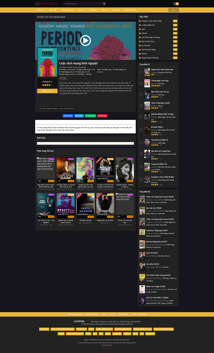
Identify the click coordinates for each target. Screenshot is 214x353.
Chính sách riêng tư (92, 314)
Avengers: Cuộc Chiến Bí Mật (162, 177)
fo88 (135, 334)
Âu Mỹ (87, 72)
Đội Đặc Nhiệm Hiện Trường (162, 114)
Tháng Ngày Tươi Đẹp (160, 81)
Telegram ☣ (174, 10)
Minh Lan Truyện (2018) (155, 286)
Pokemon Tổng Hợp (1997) (156, 231)
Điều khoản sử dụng (75, 314)
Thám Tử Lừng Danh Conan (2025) (160, 197)
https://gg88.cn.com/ (142, 329)
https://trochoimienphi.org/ (63, 329)
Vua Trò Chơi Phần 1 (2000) (157, 298)
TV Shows (149, 281)
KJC (95, 334)
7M (142, 334)
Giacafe (133, 314)
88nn (108, 334)
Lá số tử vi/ (81, 329)
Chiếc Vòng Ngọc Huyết (160, 103)
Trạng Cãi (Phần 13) (159, 164)
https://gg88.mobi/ (104, 329)
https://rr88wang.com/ (163, 329)
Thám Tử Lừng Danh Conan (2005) (160, 219)
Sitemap (113, 314)
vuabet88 (117, 334)
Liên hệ (104, 314)
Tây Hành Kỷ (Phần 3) (159, 140)
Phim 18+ (169, 72)
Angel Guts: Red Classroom (162, 69)
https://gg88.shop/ (123, 329)
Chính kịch (161, 72)
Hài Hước (168, 167)
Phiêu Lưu (157, 133)
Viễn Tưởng (170, 180)
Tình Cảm (161, 84)
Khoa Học (154, 183)
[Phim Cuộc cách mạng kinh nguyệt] (45, 6)
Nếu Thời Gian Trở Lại (160, 92)
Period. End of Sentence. (67, 108)
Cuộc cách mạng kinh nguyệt (47, 108)
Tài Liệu (63, 78)
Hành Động (161, 117)
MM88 (61, 334)
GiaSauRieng (142, 314)
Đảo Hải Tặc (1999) (153, 208)
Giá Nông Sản (123, 314)
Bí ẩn (157, 202)
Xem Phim (48, 91)
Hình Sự (168, 154)
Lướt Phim (44, 329)
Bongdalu (150, 334)
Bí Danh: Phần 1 (157, 127)
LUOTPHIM (79, 321)
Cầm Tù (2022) (152, 253)
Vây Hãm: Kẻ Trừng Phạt (160, 151)
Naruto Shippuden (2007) (156, 242)
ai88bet (127, 334)
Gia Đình (157, 170)
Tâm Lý (160, 106)
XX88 (91, 329)
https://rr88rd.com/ (75, 334)
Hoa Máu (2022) (152, 264)
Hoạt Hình (163, 202)
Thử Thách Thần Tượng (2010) (158, 275)
